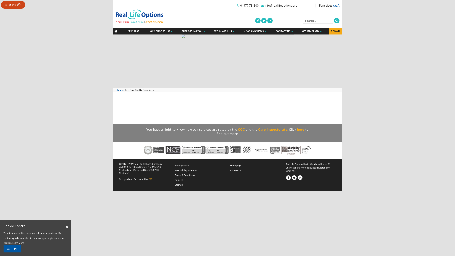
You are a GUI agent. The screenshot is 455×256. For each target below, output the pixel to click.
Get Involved (311, 31)
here (300, 129)
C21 (150, 178)
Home (119, 89)
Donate (336, 31)
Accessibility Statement (186, 170)
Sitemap (179, 184)
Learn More (18, 242)
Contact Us (283, 31)
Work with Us (223, 31)
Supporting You (193, 31)
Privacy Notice (182, 165)
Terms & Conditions (185, 175)
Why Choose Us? (160, 31)
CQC (241, 129)
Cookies (179, 179)
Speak (12, 4)
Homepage (236, 165)
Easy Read (134, 31)
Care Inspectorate (272, 129)
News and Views (254, 31)
